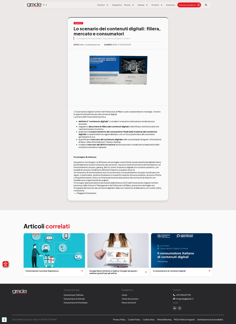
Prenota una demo (187, 5)
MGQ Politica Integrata (184, 319)
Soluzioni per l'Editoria (73, 295)
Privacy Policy (119, 319)
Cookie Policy (134, 319)
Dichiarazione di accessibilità (210, 319)
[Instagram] (179, 308)
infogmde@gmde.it (184, 298)
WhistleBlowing (164, 319)
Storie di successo (130, 298)
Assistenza (170, 5)
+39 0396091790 (183, 295)
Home (124, 295)
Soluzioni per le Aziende (74, 298)
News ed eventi (129, 302)
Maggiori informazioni (86, 193)
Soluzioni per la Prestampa (75, 302)
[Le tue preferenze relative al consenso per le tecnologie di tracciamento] (4, 319)
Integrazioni (117, 5)
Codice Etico (149, 319)
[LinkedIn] (175, 308)
